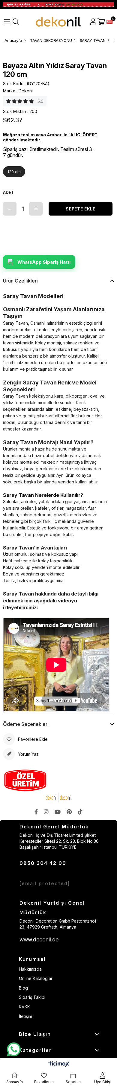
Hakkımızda (30, 969)
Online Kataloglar (35, 978)
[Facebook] (36, 811)
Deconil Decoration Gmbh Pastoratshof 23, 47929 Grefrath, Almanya (58, 923)
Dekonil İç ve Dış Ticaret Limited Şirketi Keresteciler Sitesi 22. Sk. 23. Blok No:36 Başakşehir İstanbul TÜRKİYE (59, 841)
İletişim (25, 1016)
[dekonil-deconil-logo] (58, 797)
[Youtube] (58, 811)
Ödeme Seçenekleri (26, 724)
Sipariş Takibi (32, 997)
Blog (23, 987)
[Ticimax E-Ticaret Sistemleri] (58, 1064)
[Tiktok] (80, 811)
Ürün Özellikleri (20, 281)
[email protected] (45, 883)
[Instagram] (46, 811)
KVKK (24, 1006)
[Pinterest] (69, 811)
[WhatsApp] (13, 1049)
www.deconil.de (39, 939)
